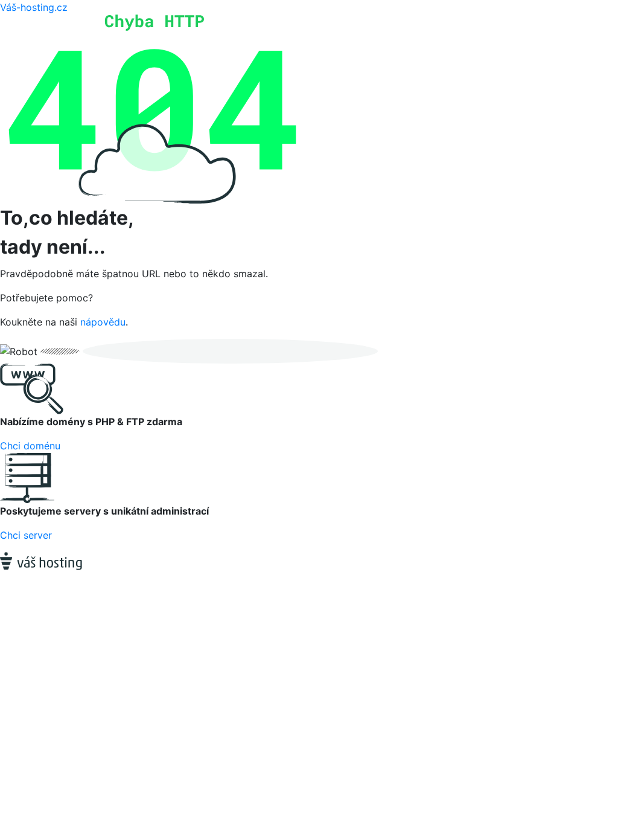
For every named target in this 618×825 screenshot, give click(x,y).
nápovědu (103, 322)
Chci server (26, 535)
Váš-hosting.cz (34, 7)
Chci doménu (30, 446)
